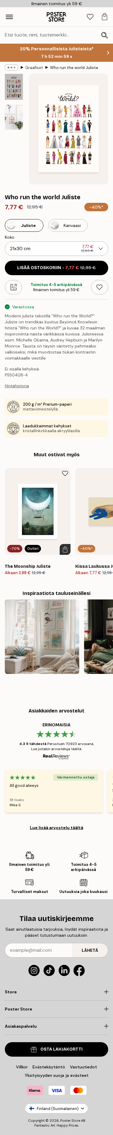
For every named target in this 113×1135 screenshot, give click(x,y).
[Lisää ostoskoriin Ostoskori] (65, 549)
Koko (9, 237)
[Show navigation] (9, 17)
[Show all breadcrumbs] (11, 67)
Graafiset (34, 67)
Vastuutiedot (83, 1067)
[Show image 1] (14, 87)
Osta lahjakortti (61, 1049)
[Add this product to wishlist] (99, 287)
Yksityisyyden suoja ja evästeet (57, 1075)
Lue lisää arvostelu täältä (56, 827)
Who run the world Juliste (74, 67)
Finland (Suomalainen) (58, 1108)
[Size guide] (13, 287)
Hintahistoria (17, 385)
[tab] (90, 17)
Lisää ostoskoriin (56, 267)
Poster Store (70, 1120)
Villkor (22, 1067)
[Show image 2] (14, 117)
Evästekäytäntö (49, 1067)
